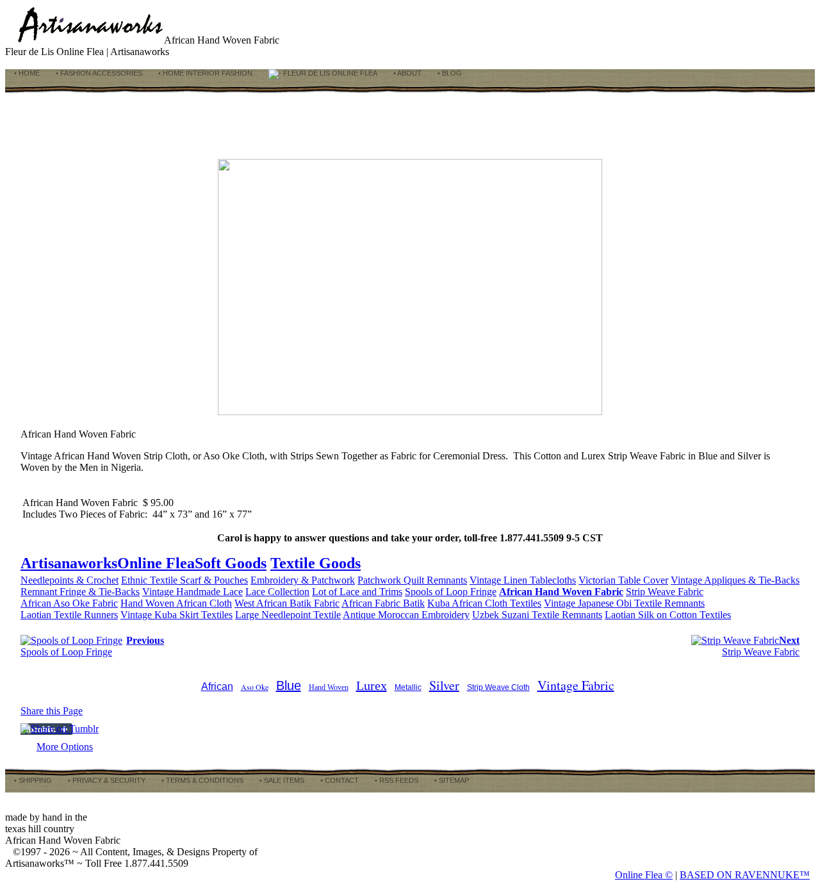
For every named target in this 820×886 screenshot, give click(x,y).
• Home (26, 73)
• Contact (338, 780)
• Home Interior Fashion (204, 73)
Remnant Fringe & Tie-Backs (80, 591)
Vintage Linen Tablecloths (523, 580)
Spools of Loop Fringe (450, 591)
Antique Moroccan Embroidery (406, 614)
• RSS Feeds (395, 780)
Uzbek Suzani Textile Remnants (537, 614)
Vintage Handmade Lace (192, 591)
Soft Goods (230, 563)
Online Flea (156, 563)
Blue (288, 685)
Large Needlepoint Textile (288, 614)
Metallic (408, 687)
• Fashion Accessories (98, 73)
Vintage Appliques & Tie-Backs (735, 580)
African (217, 686)
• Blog (449, 73)
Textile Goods (315, 563)
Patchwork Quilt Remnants (412, 580)
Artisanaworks (68, 563)
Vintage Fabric (575, 685)
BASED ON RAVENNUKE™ (745, 874)
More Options (65, 746)
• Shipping (32, 780)
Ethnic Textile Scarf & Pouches (184, 580)
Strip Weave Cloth (498, 687)
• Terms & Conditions (201, 780)
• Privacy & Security (105, 780)
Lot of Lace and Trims (357, 591)
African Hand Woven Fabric (561, 591)
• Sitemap (450, 780)
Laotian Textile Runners (69, 614)
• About (406, 73)
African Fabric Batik (383, 603)
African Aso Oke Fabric (69, 603)
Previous (145, 640)
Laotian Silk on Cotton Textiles (668, 614)
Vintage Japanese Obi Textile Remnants (624, 603)
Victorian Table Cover (623, 580)
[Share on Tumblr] (59, 728)
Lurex (371, 685)
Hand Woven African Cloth (176, 603)
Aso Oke (254, 687)
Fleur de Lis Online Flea (329, 73)
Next (789, 640)
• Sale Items (281, 780)
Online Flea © (644, 874)
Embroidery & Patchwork (302, 580)
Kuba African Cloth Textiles (484, 603)
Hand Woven (328, 687)
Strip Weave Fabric (664, 591)
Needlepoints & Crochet (69, 580)
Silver (444, 685)
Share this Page (51, 710)
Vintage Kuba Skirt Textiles (176, 614)
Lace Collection (277, 591)
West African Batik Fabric (287, 603)
